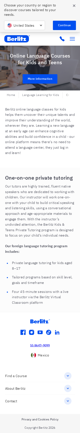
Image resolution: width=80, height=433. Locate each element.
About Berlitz (15, 388)
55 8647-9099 (40, 345)
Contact (11, 401)
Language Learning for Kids (40, 95)
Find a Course (16, 376)
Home (11, 95)
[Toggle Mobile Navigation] (72, 39)
